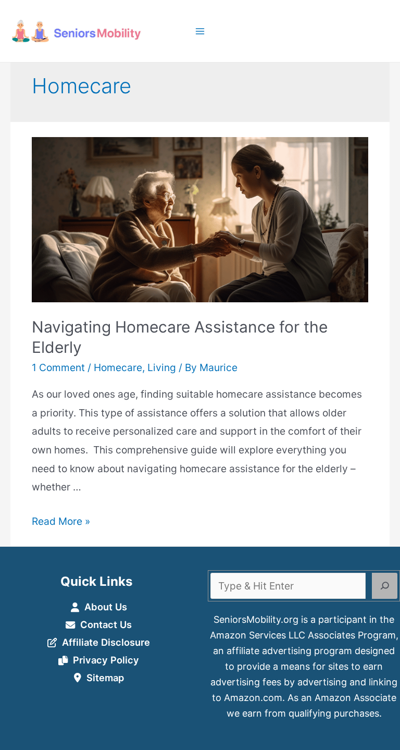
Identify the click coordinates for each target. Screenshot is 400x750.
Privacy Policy (106, 660)
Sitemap (105, 677)
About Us (105, 606)
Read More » (61, 521)
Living (161, 367)
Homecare (118, 367)
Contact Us (106, 624)
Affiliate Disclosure (106, 642)
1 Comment (58, 367)
